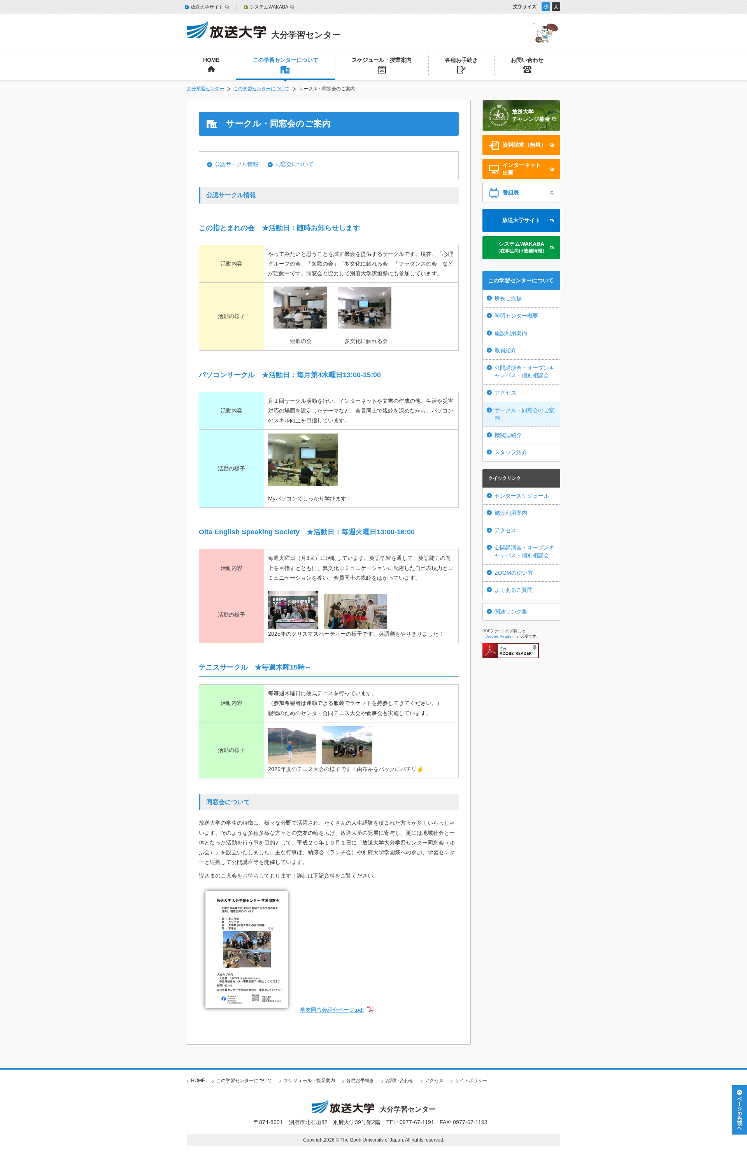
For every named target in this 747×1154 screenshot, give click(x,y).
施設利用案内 (510, 333)
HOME (198, 1080)
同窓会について (294, 164)
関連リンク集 (510, 611)
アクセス (505, 393)
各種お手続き (360, 1080)
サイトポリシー (471, 1080)
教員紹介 (505, 350)
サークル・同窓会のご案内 (524, 414)
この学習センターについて (261, 88)
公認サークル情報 (236, 164)
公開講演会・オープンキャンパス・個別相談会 (524, 372)
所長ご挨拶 (508, 298)
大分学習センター (205, 88)
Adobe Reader (499, 636)
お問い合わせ (400, 1080)
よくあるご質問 (513, 590)
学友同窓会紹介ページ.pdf (332, 1010)
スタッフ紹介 (510, 452)
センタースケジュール (521, 496)
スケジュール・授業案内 (309, 1080)
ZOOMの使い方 (513, 573)
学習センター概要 (516, 316)
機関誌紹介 (508, 435)
